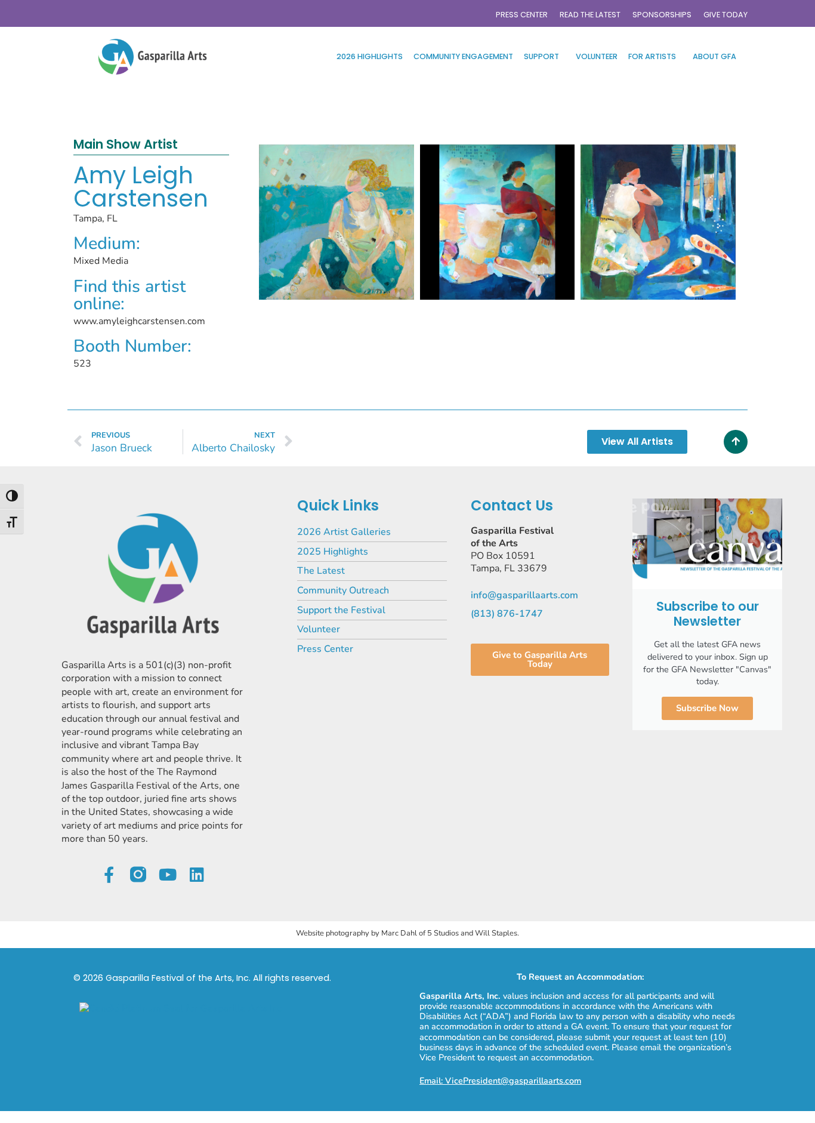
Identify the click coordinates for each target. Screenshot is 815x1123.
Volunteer (597, 56)
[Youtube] (167, 874)
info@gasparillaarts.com (524, 595)
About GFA (714, 56)
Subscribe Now (707, 708)
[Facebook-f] (109, 874)
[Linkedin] (197, 874)
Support (541, 56)
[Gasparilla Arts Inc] (180, 1008)
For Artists (652, 56)
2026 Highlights (370, 56)
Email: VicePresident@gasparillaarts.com (500, 1081)
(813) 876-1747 (507, 613)
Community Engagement (463, 56)
